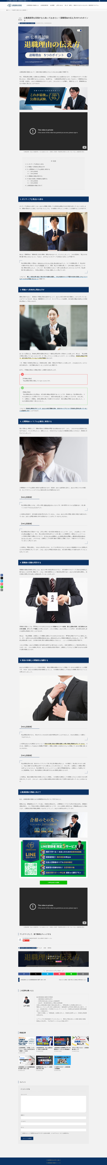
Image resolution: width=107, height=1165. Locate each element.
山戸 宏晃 (26, 1006)
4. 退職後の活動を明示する (34, 176)
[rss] (99, 1)
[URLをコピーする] (83, 974)
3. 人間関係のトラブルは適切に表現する (38, 169)
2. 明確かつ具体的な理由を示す (36, 166)
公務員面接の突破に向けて (34, 185)
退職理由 (49, 947)
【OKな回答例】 (34, 173)
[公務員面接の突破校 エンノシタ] (14, 5)
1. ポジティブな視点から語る (35, 164)
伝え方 (40, 947)
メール (23, 1121)
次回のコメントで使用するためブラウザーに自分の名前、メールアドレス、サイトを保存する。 (46, 1133)
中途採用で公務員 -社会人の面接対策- (27, 23)
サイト (22, 1127)
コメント (24, 1094)
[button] (24, 974)
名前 (22, 1115)
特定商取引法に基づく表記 (53, 1160)
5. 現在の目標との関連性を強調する (37, 178)
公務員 (44, 947)
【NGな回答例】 (34, 171)
